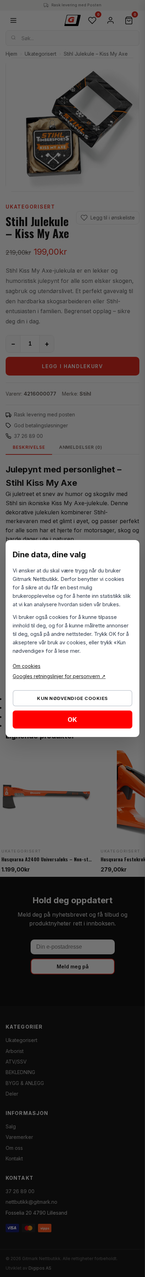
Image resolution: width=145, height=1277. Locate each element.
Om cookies (26, 666)
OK (72, 719)
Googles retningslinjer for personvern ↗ (59, 676)
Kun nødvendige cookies (72, 698)
